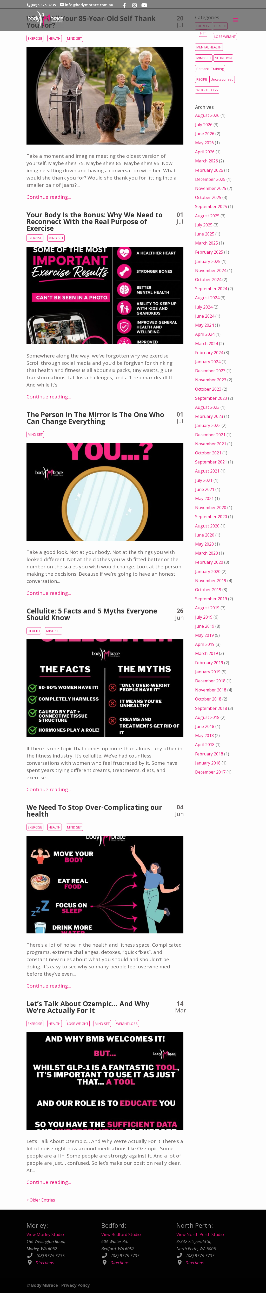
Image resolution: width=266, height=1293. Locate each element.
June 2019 (204, 626)
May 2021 (204, 498)
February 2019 (209, 663)
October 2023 (208, 389)
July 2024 (203, 307)
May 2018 (204, 735)
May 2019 (204, 635)
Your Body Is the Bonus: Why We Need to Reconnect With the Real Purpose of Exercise (94, 221)
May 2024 (204, 325)
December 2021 (210, 435)
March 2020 (206, 553)
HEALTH (55, 38)
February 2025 (209, 252)
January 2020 (208, 571)
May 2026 (204, 143)
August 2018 (207, 717)
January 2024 (208, 362)
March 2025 (206, 243)
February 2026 (209, 170)
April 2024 (205, 334)
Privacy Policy (75, 1285)
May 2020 (204, 544)
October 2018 (208, 699)
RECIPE (201, 79)
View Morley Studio (45, 1235)
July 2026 (203, 124)
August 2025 (207, 216)
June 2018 (204, 726)
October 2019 (208, 589)
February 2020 (209, 562)
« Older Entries (40, 1200)
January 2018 (208, 763)
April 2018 (205, 744)
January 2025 (208, 261)
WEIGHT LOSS (127, 1023)
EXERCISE (35, 38)
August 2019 (207, 608)
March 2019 (206, 653)
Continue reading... (48, 197)
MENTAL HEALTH (209, 47)
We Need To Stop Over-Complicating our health (94, 811)
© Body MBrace (42, 1285)
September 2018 (211, 708)
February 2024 (209, 352)
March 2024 (206, 343)
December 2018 (210, 681)
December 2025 (210, 179)
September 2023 (211, 398)
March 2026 (206, 161)
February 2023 (209, 416)
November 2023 (210, 380)
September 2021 (211, 462)
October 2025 (208, 197)
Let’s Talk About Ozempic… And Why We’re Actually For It (87, 1007)
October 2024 (208, 279)
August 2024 (207, 298)
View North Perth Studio (200, 1235)
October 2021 (208, 453)
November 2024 (210, 270)
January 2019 (208, 672)
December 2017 (210, 772)
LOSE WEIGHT (77, 1023)
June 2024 (204, 316)
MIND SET (74, 38)
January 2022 (208, 425)
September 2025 (211, 206)
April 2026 (205, 152)
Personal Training (210, 68)
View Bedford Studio (121, 1235)
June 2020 (204, 535)
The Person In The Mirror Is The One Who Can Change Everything (95, 418)
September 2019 (211, 599)
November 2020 (210, 507)
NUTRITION (223, 58)
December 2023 (210, 371)
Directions (45, 1263)
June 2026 (204, 134)
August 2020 (207, 526)
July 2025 (203, 225)
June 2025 (204, 234)
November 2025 (210, 188)
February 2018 (209, 754)
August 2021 (207, 471)
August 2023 (207, 407)
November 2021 (210, 444)
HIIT (203, 33)
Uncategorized (222, 79)
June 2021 (204, 489)
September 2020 (211, 516)
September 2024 (211, 288)
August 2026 (207, 115)
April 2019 (205, 644)
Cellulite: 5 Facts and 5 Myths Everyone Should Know (91, 614)
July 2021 (203, 480)
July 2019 (203, 617)
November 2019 (210, 580)
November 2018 (210, 690)
